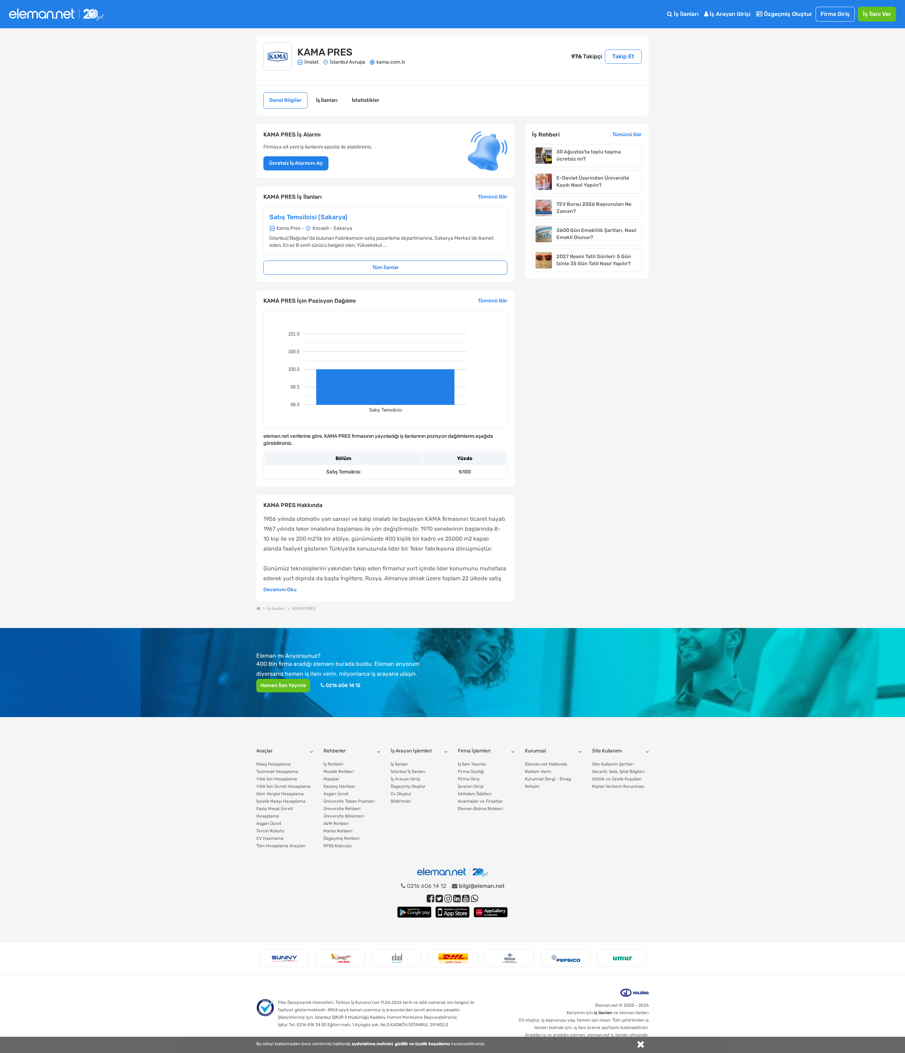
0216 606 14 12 (343, 685)
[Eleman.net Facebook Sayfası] (430, 899)
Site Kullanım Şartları (613, 764)
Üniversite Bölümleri (343, 816)
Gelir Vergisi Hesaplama (280, 793)
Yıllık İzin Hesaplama (276, 778)
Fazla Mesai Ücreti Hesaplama (274, 812)
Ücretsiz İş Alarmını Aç (296, 163)
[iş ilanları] (56, 14)
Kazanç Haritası (339, 786)
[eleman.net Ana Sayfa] (258, 608)
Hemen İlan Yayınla (283, 685)
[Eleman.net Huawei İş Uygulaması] (491, 912)
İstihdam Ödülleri (474, 793)
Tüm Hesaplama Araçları (280, 845)
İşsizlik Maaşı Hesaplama (280, 801)
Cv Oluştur (401, 793)
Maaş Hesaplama (273, 764)
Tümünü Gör (492, 197)
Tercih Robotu (270, 830)
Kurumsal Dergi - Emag (548, 778)
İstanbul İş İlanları (408, 771)
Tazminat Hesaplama (277, 771)
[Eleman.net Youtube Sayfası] (465, 899)
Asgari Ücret (268, 823)
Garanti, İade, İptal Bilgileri (618, 771)
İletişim (532, 786)
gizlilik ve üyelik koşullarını (422, 1043)
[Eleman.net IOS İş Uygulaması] (452, 912)
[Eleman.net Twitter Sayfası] (439, 899)
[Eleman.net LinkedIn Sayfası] (457, 899)
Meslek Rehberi (338, 771)
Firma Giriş (835, 14)
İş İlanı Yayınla (472, 764)
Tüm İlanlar (385, 267)
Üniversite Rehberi (342, 808)
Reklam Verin (538, 771)
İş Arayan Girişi (729, 14)
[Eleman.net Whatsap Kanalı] (474, 899)
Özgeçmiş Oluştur (787, 14)
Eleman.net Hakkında (546, 764)
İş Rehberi (333, 764)
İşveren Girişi (471, 786)
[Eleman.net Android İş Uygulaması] (414, 912)
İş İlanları (685, 14)
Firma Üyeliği (471, 771)
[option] (284, 958)
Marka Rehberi (337, 830)
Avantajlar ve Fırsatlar (480, 801)
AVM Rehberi (336, 823)
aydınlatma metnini (372, 1043)
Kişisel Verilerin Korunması (618, 786)
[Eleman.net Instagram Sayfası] (448, 899)
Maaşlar (331, 778)
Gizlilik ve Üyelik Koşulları (617, 778)
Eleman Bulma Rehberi (480, 808)
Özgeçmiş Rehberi (341, 838)
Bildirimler (401, 801)
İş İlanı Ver (877, 14)
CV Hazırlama (270, 838)
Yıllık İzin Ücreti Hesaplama (283, 786)
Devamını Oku (280, 590)
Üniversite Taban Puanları (349, 801)
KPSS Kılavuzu (337, 845)
